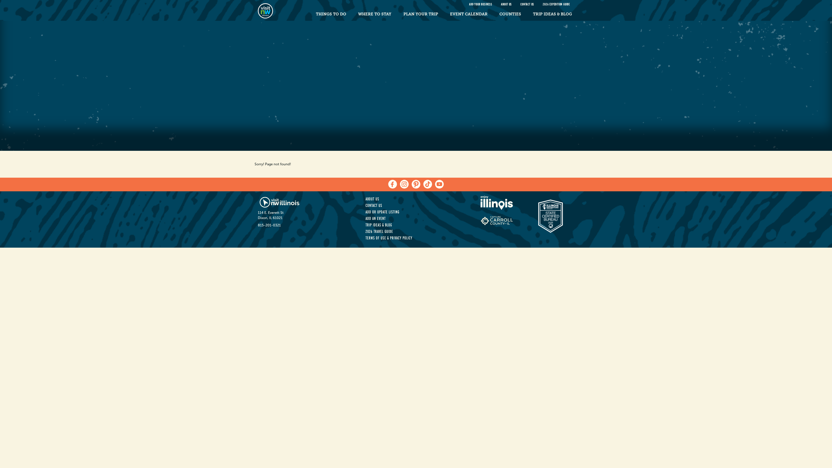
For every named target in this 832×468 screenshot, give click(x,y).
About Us (506, 4)
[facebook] (392, 184)
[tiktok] (427, 184)
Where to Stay (374, 14)
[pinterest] (416, 184)
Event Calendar (469, 14)
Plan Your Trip (420, 14)
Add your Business (480, 4)
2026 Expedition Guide (556, 4)
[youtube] (439, 184)
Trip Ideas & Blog (552, 14)
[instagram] (404, 184)
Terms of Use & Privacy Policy (389, 238)
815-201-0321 (269, 225)
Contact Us (527, 4)
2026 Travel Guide (379, 231)
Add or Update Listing (382, 212)
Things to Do (331, 14)
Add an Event (376, 218)
